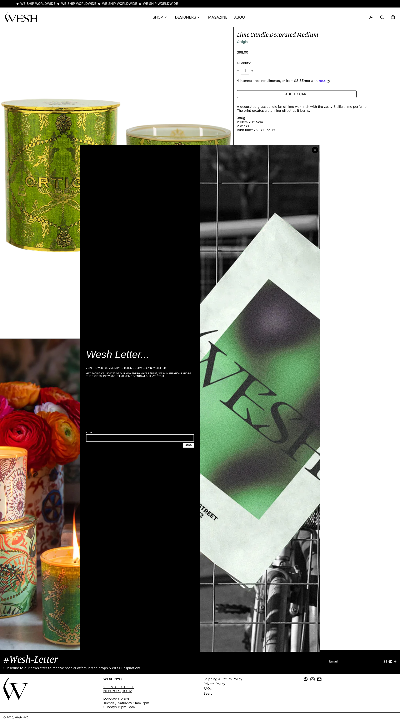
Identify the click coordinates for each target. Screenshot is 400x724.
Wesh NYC (22, 717)
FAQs (207, 688)
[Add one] (252, 71)
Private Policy (214, 684)
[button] (382, 17)
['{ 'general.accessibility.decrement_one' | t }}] (238, 71)
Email (89, 432)
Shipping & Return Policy (223, 679)
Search (209, 693)
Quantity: (244, 63)
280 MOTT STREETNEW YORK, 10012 (118, 689)
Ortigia (242, 42)
